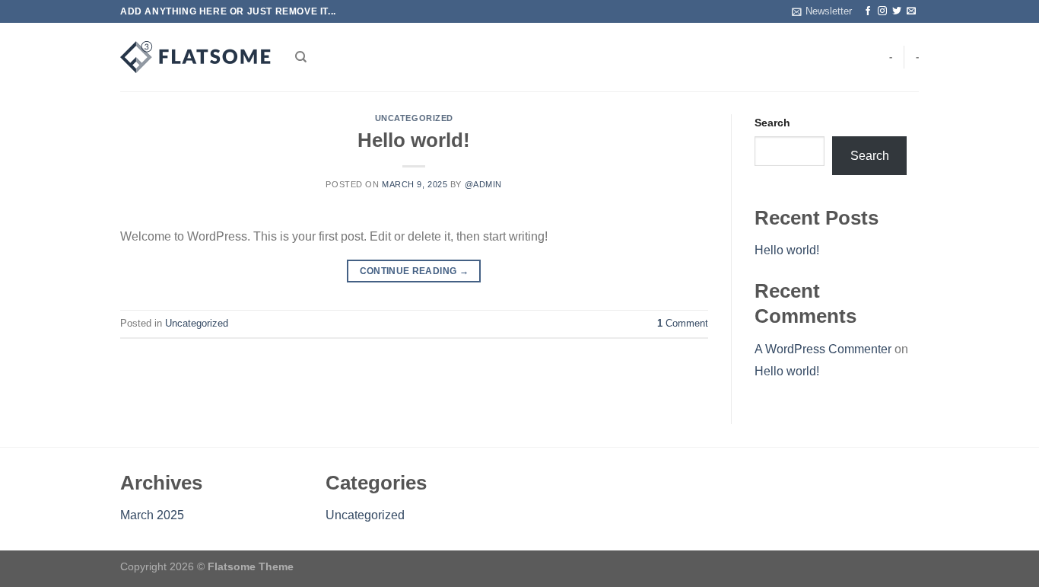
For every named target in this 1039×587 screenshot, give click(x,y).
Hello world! (413, 140)
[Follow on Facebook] (867, 11)
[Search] (301, 57)
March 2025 (152, 515)
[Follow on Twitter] (896, 11)
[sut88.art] (196, 57)
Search (772, 122)
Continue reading (414, 271)
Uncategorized (414, 118)
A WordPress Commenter (823, 349)
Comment (682, 323)
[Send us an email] (911, 11)
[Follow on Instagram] (882, 11)
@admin (483, 184)
